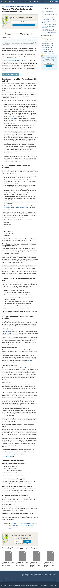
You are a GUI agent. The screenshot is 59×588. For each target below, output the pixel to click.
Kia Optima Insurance (47, 49)
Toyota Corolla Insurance (48, 41)
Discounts (47, 1)
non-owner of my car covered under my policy (17, 308)
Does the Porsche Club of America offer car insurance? (49, 30)
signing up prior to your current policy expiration (16, 207)
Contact (32, 585)
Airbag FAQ (7, 456)
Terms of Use (26, 543)
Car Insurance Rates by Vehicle (12, 6)
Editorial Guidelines (6, 40)
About (4, 579)
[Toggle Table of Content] (10, 74)
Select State (29, 1)
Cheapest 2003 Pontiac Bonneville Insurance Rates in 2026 (49, 565)
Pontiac (22, 6)
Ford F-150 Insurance (47, 47)
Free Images (51, 585)
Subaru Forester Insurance (48, 38)
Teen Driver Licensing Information (12, 454)
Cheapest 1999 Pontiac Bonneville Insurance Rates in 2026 (27, 525)
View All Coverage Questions (49, 32)
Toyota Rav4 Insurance (47, 43)
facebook (55, 579)
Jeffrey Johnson (15, 33)
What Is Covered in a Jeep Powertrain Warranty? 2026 (48, 18)
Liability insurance (6, 385)
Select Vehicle (23, 1)
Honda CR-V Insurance (47, 51)
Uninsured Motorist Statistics (11, 451)
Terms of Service (44, 585)
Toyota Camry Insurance (48, 45)
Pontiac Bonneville (29, 6)
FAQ (35, 1)
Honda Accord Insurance (48, 53)
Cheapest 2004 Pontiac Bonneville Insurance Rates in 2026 (35, 565)
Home (3, 6)
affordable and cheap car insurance (14, 60)
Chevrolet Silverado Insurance (49, 39)
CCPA (56, 585)
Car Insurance (40, 1)
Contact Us (8, 579)
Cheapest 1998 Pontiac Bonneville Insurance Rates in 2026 (22, 564)
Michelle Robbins (31, 33)
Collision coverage (6, 331)
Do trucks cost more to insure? (49, 24)
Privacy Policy (37, 585)
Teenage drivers (14, 118)
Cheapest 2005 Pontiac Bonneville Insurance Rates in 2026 (13, 526)
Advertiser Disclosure (33, 37)
